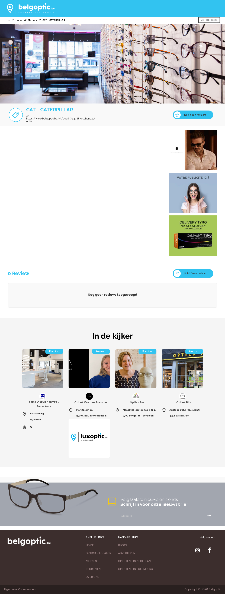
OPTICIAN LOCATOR (98, 553)
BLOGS (122, 545)
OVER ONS (92, 577)
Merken (32, 20)
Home (18, 20)
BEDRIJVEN (93, 569)
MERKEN (91, 561)
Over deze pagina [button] (209, 20)
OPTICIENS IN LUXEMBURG (135, 569)
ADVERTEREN (126, 553)
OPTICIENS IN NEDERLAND (135, 561)
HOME (90, 545)
